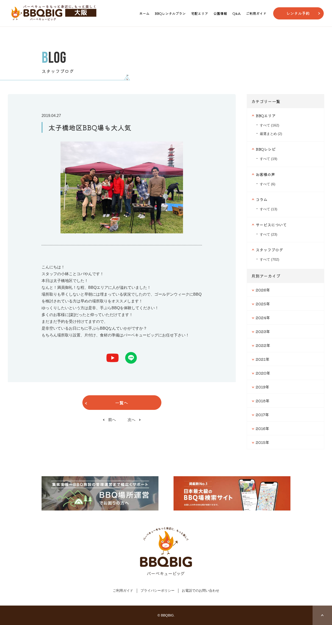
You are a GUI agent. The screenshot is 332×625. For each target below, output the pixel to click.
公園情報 (220, 13)
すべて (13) (268, 209)
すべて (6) (267, 184)
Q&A (236, 13)
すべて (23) (268, 234)
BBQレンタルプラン (170, 13)
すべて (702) (269, 259)
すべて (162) (269, 125)
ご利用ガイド (256, 13)
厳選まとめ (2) (271, 134)
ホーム (144, 13)
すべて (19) (268, 159)
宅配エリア (199, 13)
